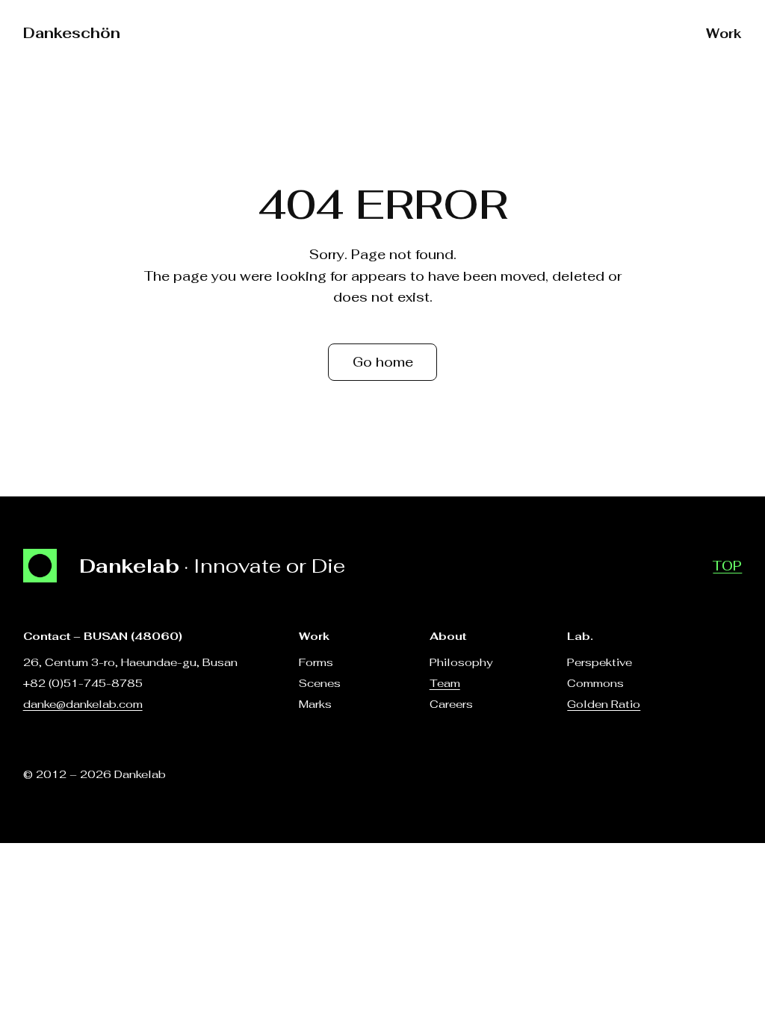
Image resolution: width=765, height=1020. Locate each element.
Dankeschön (71, 33)
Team (445, 683)
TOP (727, 566)
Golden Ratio (603, 704)
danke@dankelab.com (83, 704)
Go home (383, 362)
